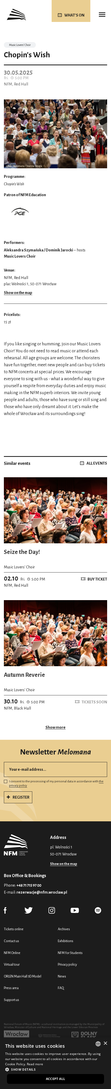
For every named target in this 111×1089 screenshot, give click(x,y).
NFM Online (12, 953)
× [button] (105, 1043)
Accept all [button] (55, 1079)
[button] (55, 1069)
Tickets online (13, 929)
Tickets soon (94, 702)
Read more (35, 1064)
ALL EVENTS (96, 463)
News (62, 976)
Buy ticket (97, 579)
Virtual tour (12, 964)
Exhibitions (65, 941)
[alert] (55, 1063)
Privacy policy (67, 964)
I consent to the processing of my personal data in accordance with (56, 784)
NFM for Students (70, 953)
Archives (64, 929)
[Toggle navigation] (102, 14)
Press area (11, 988)
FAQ (61, 988)
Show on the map (18, 293)
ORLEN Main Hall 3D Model (22, 976)
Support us (11, 1000)
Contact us (11, 941)
